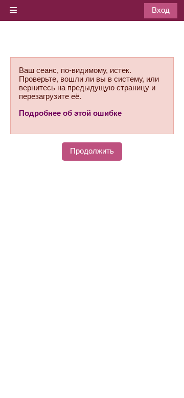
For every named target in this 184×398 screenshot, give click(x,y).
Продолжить (92, 150)
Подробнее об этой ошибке (70, 113)
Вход (161, 10)
